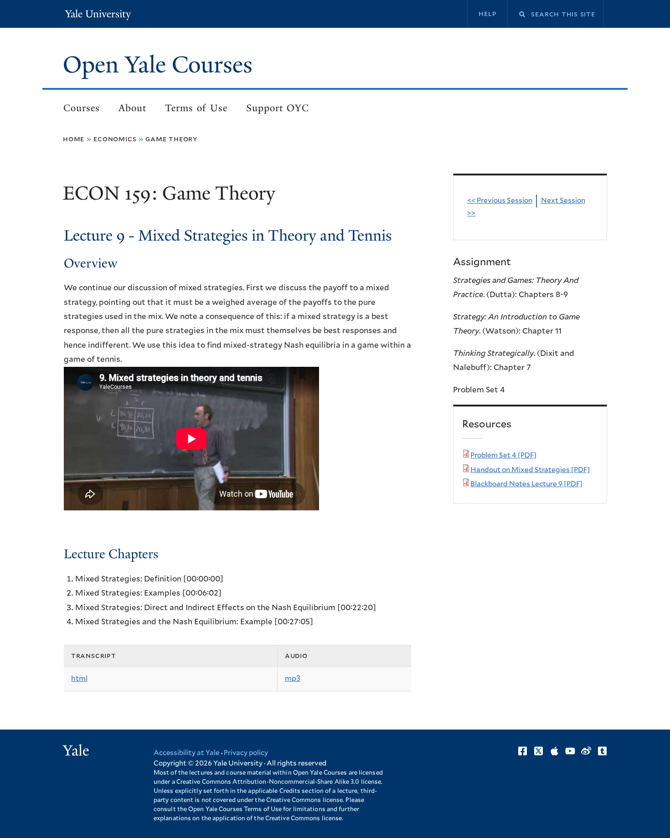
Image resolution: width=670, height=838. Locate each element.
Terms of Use (196, 108)
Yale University (98, 14)
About (132, 108)
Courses (81, 108)
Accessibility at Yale (186, 753)
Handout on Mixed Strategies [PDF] (530, 470)
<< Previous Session (499, 200)
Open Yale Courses (158, 65)
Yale (76, 750)
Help (487, 13)
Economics (114, 139)
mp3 (292, 678)
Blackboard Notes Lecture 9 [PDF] (526, 484)
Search (516, 14)
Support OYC (277, 108)
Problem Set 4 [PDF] (503, 455)
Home (73, 139)
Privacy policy (246, 753)
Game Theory (171, 139)
